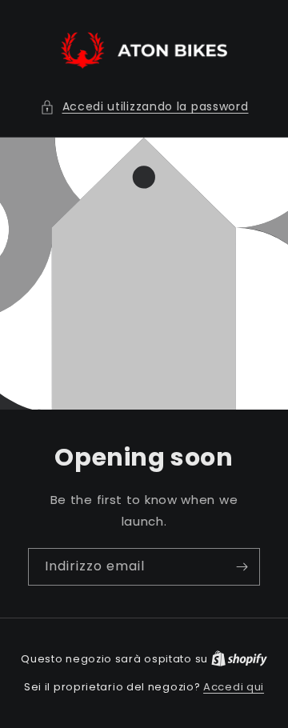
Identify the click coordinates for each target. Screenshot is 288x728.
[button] (144, 107)
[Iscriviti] (241, 567)
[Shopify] (239, 658)
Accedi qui (233, 686)
